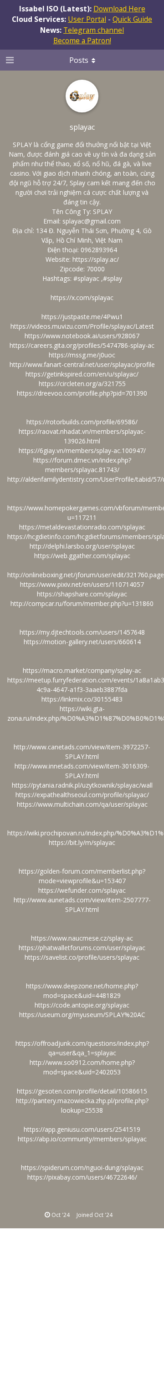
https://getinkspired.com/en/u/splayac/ (82, 374)
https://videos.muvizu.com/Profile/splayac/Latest (82, 326)
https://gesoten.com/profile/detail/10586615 (82, 1091)
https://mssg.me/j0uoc (82, 355)
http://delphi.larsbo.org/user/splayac (82, 546)
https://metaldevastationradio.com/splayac (82, 527)
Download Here (119, 9)
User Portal (87, 19)
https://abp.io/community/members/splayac (82, 1139)
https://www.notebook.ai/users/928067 (82, 335)
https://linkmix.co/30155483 (82, 699)
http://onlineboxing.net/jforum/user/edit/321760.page (85, 574)
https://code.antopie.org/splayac (82, 1005)
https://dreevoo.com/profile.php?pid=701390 (82, 393)
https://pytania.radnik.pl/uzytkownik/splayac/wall (82, 785)
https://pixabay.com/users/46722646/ (82, 1177)
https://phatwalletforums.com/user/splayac (82, 947)
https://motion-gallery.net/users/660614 (82, 641)
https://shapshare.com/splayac (82, 594)
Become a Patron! (82, 41)
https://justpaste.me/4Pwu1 (82, 316)
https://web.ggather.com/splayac (82, 555)
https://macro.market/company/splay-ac (82, 670)
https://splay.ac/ (95, 259)
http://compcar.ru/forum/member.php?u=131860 (82, 603)
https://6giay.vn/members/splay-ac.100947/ (82, 450)
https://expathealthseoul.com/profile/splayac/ (82, 794)
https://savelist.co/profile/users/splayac (82, 957)
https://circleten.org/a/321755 (82, 383)
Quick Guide (132, 19)
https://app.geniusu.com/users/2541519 (82, 1129)
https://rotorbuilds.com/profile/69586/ (82, 421)
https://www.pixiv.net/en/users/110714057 (82, 584)
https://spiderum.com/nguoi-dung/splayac (82, 1167)
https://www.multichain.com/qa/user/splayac (82, 804)
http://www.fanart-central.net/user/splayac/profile (82, 364)
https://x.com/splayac (82, 297)
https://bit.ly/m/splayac (82, 842)
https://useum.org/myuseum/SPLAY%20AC (82, 1014)
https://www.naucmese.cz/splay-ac (82, 938)
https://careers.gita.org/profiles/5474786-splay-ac (82, 345)
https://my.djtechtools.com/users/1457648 (82, 632)
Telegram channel (93, 30)
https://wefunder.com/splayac (82, 890)
